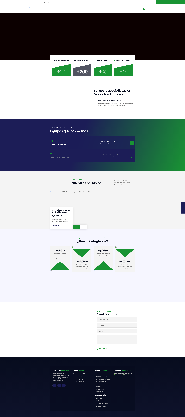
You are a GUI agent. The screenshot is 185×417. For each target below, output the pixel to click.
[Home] (31, 8)
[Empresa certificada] (142, 2)
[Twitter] (64, 385)
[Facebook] (59, 385)
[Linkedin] (54, 385)
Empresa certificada (150, 2)
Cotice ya (148, 8)
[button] (115, 374)
